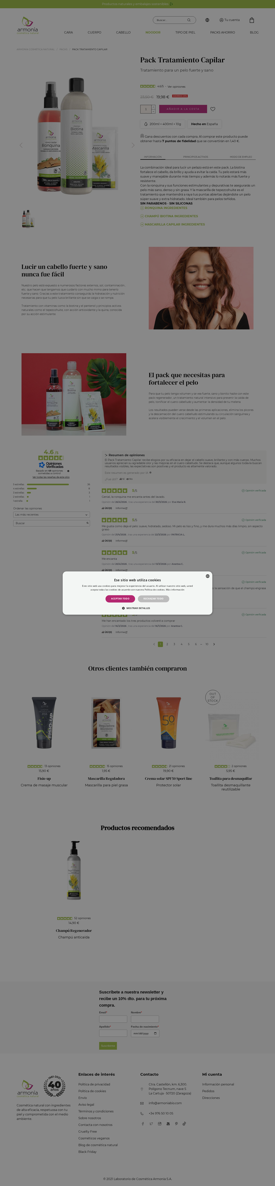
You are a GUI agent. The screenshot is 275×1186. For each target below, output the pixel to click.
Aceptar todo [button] (120, 598)
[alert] (137, 593)
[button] (137, 608)
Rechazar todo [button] (153, 598)
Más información (175, 589)
